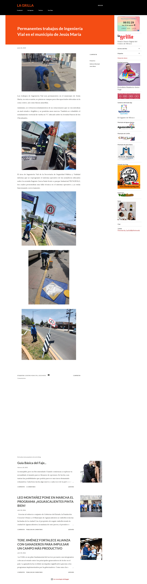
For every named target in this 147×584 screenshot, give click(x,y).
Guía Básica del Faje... (31, 463)
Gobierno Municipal (95, 64)
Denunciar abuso (122, 58)
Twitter (40, 10)
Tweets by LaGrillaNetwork (129, 230)
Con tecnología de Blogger (61, 579)
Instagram (30, 10)
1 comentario (30, 487)
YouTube (50, 10)
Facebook (20, 10)
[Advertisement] (46, 435)
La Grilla (25, 5)
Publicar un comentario (34, 529)
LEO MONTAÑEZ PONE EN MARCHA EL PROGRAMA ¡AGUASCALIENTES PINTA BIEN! (45, 501)
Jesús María (93, 66)
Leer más (71, 487)
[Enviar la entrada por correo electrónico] (49, 375)
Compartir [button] (93, 54)
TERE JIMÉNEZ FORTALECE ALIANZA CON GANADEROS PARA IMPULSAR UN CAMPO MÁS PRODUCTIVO (43, 544)
